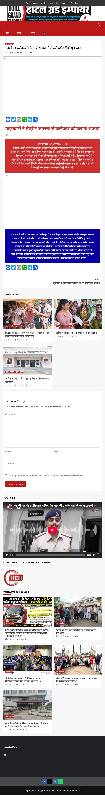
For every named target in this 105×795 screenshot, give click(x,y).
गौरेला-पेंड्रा (74, 3)
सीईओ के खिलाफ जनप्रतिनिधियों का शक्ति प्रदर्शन (76, 332)
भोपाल (27, 3)
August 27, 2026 (19, 639)
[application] (52, 530)
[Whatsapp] (60, 781)
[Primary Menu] (6, 24)
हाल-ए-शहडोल (10, 623)
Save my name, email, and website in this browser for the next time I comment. (46, 475)
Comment (10, 414)
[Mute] (93, 554)
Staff (8, 340)
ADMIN (10, 53)
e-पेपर (32, 33)
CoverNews (61, 790)
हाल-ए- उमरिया (10, 326)
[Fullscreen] (98, 554)
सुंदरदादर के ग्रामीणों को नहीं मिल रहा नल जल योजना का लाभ (76, 281)
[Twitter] (49, 781)
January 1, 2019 (22, 53)
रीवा (57, 3)
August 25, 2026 (18, 340)
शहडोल (35, 3)
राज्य (19, 33)
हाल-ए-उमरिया (10, 44)
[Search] (98, 24)
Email (57, 451)
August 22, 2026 (18, 386)
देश (7, 33)
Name (8, 451)
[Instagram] (55, 781)
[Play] (6, 554)
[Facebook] (44, 781)
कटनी (43, 3)
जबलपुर (64, 3)
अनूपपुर (50, 3)
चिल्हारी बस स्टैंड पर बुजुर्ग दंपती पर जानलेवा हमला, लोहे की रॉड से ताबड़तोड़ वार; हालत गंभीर (27, 334)
